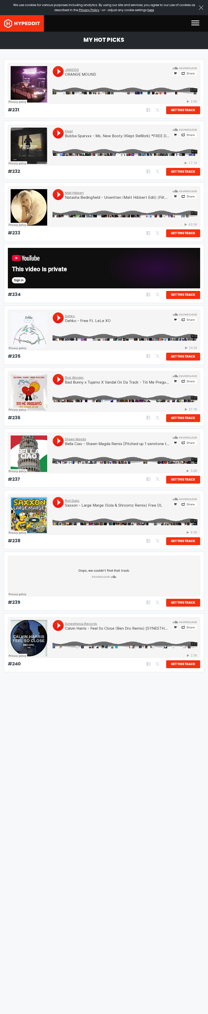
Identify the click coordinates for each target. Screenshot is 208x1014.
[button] (195, 23)
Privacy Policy (89, 10)
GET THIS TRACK (183, 110)
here (150, 10)
